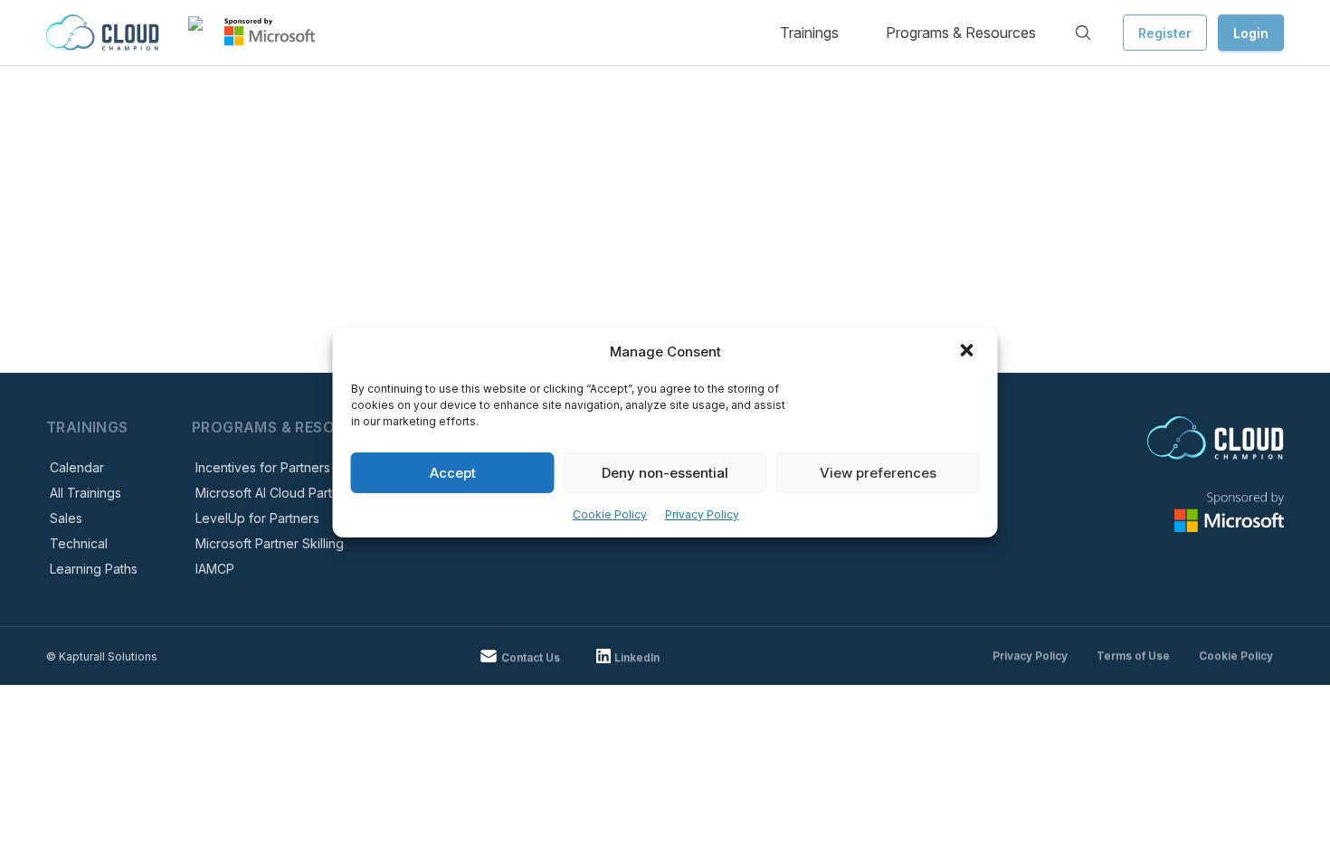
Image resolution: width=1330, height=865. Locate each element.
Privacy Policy (702, 514)
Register (1165, 33)
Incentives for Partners (262, 467)
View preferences (878, 472)
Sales (66, 518)
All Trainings (85, 492)
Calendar (77, 467)
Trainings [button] (809, 33)
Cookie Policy (610, 514)
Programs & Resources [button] (961, 33)
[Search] (1083, 32)
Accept (453, 472)
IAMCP (214, 568)
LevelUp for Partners (257, 518)
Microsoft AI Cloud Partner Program (300, 492)
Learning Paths (94, 568)
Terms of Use (1133, 655)
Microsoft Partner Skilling (269, 543)
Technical (79, 543)
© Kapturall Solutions (101, 656)
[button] (969, 352)
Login (1250, 33)
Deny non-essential (665, 472)
